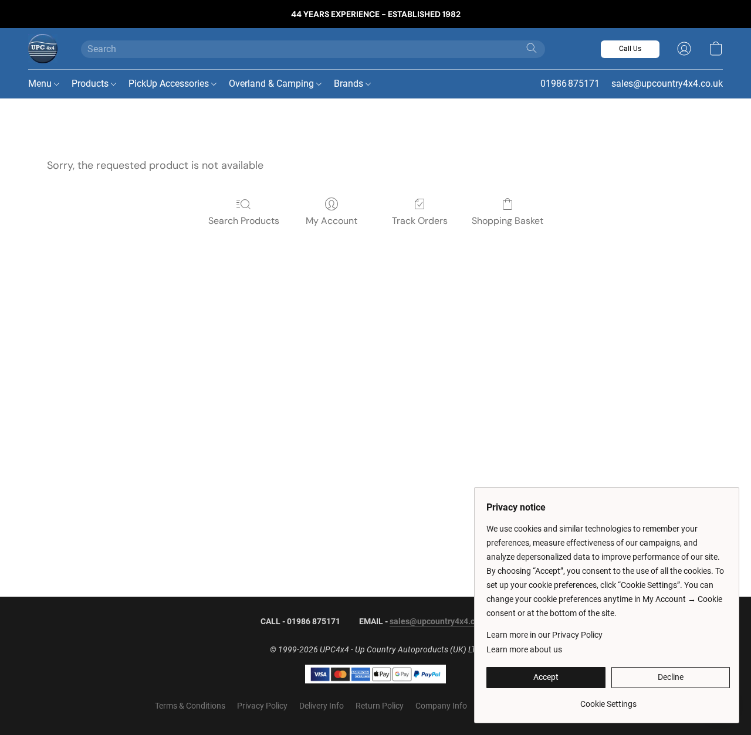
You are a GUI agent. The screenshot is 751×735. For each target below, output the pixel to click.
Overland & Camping (272, 83)
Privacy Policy (262, 705)
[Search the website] (531, 48)
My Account (331, 221)
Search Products (243, 221)
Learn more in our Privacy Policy (544, 634)
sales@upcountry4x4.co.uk (440, 621)
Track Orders (420, 221)
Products (91, 83)
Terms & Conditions (190, 705)
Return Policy (380, 705)
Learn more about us (524, 649)
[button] (42, 48)
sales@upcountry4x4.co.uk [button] (667, 83)
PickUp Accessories (169, 83)
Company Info (441, 705)
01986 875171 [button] (570, 83)
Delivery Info (321, 705)
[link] (608, 699)
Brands (350, 83)
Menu (41, 83)
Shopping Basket (507, 221)
